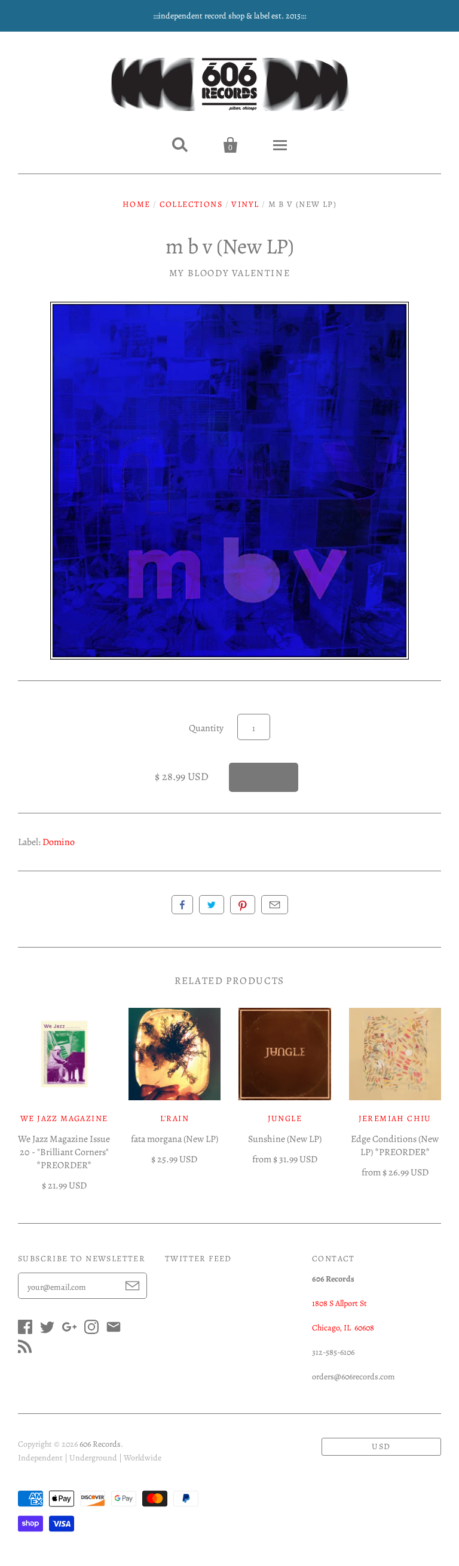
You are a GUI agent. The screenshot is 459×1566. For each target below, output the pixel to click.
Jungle (285, 1118)
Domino (58, 842)
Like (182, 904)
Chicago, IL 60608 (343, 1327)
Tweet (211, 904)
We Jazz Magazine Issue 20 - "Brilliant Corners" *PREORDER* (64, 1152)
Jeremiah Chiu (395, 1118)
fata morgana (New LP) (174, 1139)
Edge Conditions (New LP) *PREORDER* (395, 1145)
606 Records (100, 1444)
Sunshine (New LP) (285, 1139)
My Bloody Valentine (229, 273)
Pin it (242, 904)
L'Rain (174, 1118)
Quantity (206, 728)
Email (274, 904)
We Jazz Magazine (64, 1118)
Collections (191, 204)
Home (137, 204)
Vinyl (245, 204)
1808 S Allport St (339, 1303)
